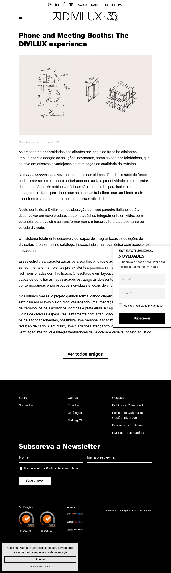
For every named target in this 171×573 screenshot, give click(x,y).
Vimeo (147, 511)
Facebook (111, 511)
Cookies (118, 398)
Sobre (23, 398)
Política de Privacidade (128, 405)
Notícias (24, 142)
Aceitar (40, 559)
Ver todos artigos (85, 355)
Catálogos (75, 413)
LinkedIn (137, 511)
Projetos (73, 405)
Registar (83, 5)
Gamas (73, 398)
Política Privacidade (40, 566)
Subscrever (142, 318)
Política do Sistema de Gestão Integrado (128, 416)
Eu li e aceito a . (51, 468)
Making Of (75, 420)
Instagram (124, 511)
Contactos (26, 405)
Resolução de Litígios (127, 425)
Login (94, 5)
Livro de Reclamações (128, 433)
